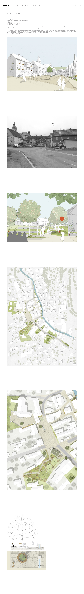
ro (71, 5)
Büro (80, 5)
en (75, 5)
